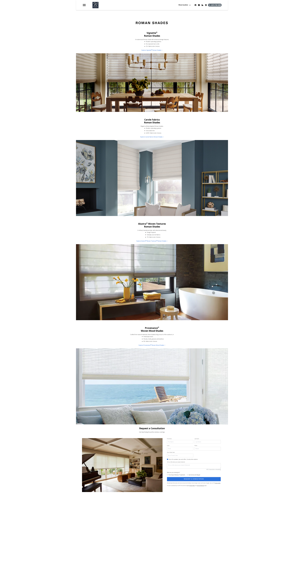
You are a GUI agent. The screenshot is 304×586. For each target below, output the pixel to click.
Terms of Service (200, 485)
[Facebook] (195, 5)
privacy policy (217, 483)
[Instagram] (199, 5)
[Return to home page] (115, 5)
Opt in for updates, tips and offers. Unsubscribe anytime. (183, 459)
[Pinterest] (205, 5)
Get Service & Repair (194, 475)
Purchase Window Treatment (177, 475)
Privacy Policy (192, 485)
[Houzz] (202, 5)
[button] (84, 5)
